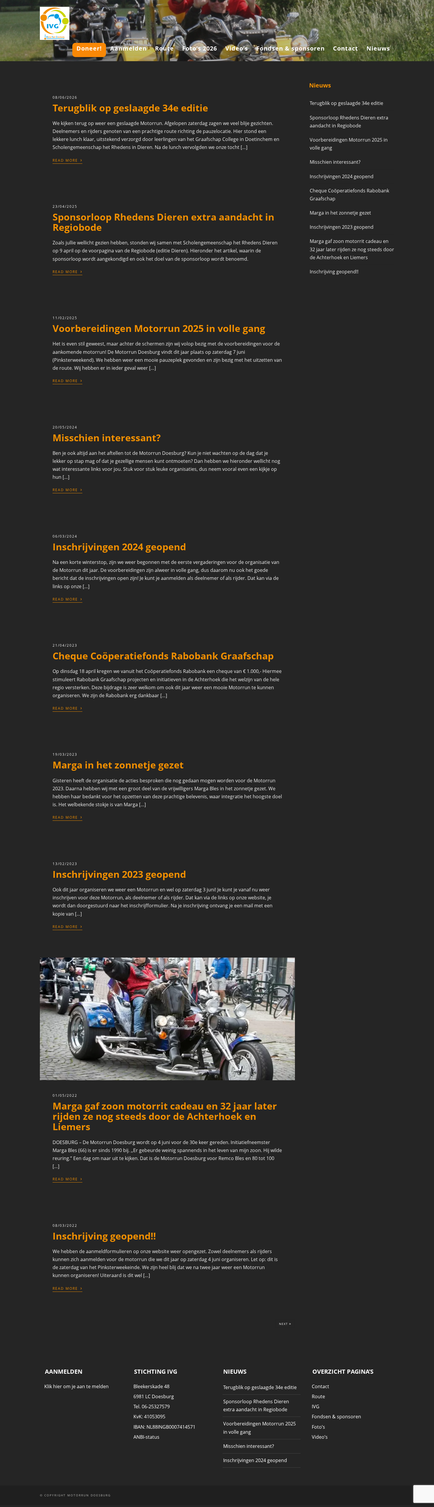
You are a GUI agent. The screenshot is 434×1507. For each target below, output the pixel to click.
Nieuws (378, 48)
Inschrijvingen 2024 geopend (119, 546)
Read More (67, 160)
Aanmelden (128, 48)
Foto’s (318, 1427)
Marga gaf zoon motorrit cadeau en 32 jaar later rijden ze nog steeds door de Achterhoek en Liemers (165, 1116)
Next (285, 1323)
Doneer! (89, 48)
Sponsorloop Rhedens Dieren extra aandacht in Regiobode (163, 221)
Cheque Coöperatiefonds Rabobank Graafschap (163, 655)
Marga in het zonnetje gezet (118, 764)
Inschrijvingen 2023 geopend (119, 874)
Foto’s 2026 (199, 48)
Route (164, 48)
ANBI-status (146, 1437)
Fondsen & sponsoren (290, 48)
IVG (315, 1406)
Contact (345, 48)
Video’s (236, 48)
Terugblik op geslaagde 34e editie (130, 107)
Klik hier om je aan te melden (76, 1386)
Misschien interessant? (107, 437)
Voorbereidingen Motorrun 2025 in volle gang (159, 328)
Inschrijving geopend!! (104, 1235)
